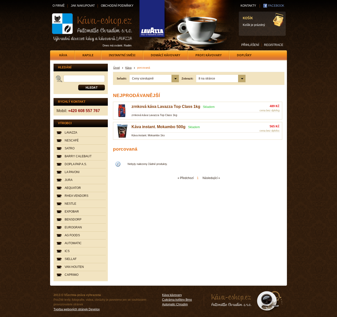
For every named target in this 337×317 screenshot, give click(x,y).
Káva (128, 67)
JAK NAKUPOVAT (83, 5)
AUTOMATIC (73, 243)
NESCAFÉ (72, 140)
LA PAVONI (72, 172)
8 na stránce (207, 78)
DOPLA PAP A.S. (76, 164)
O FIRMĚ (59, 5)
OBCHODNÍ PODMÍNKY (117, 5)
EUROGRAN (73, 227)
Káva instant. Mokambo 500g (158, 127)
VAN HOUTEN (74, 267)
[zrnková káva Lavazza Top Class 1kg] (122, 116)
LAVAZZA (71, 132)
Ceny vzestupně (143, 78)
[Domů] (92, 27)
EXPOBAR (72, 211)
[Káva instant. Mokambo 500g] (122, 137)
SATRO (70, 148)
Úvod (116, 67)
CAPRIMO (71, 275)
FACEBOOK (276, 5)
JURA (69, 180)
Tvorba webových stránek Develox (77, 309)
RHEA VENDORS (76, 196)
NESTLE (70, 203)
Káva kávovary (172, 295)
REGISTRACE (273, 45)
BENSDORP (73, 219)
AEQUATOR (73, 188)
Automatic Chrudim (175, 304)
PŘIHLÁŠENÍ (250, 45)
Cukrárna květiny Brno (177, 299)
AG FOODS (72, 235)
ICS (67, 251)
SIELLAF (70, 259)
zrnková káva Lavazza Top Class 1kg (165, 106)
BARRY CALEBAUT (78, 156)
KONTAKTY (248, 5)
